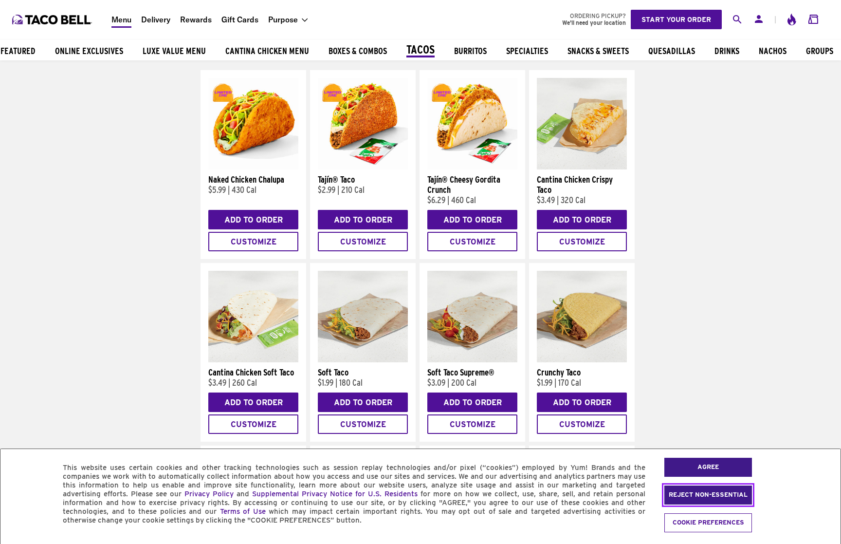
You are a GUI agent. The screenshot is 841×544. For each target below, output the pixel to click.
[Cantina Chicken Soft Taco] (253, 360)
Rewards (196, 19)
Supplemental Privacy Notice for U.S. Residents (335, 493)
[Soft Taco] (363, 360)
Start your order (676, 19)
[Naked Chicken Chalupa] (253, 167)
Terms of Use (243, 511)
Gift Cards (239, 19)
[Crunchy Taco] (582, 360)
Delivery (155, 19)
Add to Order (253, 220)
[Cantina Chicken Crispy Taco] (582, 167)
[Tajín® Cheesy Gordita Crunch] (472, 167)
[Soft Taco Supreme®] (472, 360)
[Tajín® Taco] (363, 167)
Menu (121, 19)
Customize (253, 241)
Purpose (283, 19)
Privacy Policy (209, 493)
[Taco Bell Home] (53, 19)
